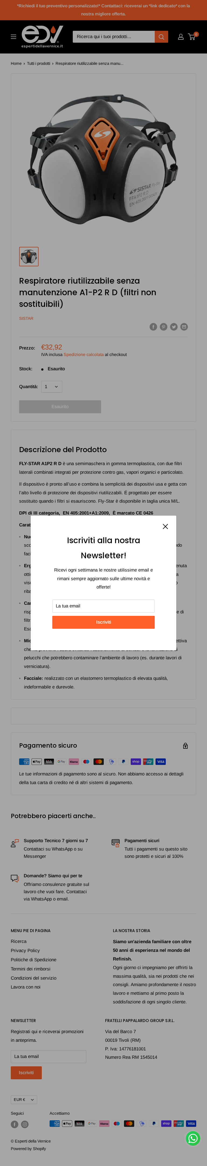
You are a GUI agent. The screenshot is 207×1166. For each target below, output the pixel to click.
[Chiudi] (165, 526)
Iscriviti (103, 622)
